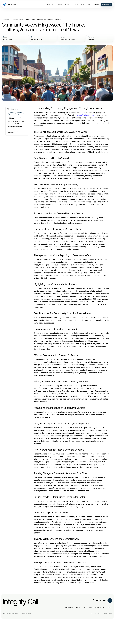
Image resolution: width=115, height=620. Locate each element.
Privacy (100, 613)
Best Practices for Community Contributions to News (16, 122)
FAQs (84, 607)
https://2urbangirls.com (86, 115)
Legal (110, 613)
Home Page (69, 607)
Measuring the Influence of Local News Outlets (17, 127)
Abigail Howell (7, 39)
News (7, 19)
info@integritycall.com (97, 607)
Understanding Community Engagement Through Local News (17, 113)
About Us (93, 613)
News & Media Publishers (17, 19)
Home (3, 19)
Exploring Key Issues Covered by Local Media (17, 117)
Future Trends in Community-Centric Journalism (18, 131)
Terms (105, 613)
